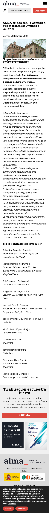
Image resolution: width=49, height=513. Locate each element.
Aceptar (8, 508)
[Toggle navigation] (45, 3)
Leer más (12, 503)
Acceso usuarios (19, 10)
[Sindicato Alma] (16, 3)
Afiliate (40, 10)
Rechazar (22, 508)
